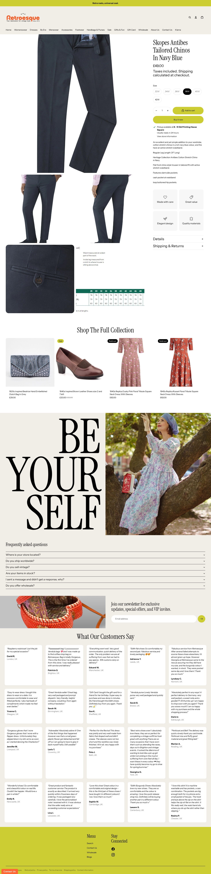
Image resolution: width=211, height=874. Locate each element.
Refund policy (30, 870)
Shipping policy (70, 870)
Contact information (85, 870)
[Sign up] (201, 619)
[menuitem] (8, 30)
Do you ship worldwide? (20, 561)
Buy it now (178, 119)
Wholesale (91, 852)
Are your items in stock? (20, 573)
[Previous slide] (10, 362)
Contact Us (92, 848)
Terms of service (55, 870)
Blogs (89, 857)
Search (90, 843)
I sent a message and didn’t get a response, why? (35, 579)
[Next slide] (50, 362)
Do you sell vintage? (18, 567)
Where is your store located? (23, 554)
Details (158, 239)
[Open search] (190, 17)
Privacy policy (42, 870)
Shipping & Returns (168, 246)
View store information (167, 136)
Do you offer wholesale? (20, 585)
